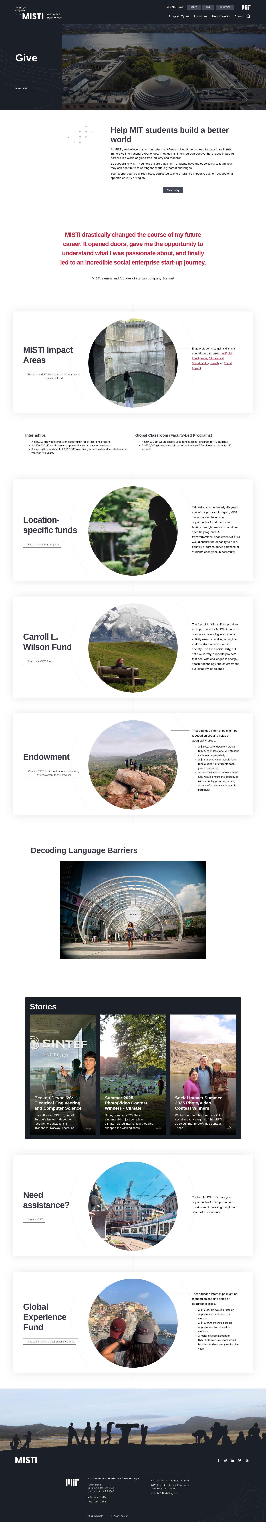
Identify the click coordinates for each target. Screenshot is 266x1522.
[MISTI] (38, 12)
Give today (173, 190)
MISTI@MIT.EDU (97, 1497)
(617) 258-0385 (97, 1501)
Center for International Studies (170, 1480)
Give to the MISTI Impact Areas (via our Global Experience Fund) (53, 376)
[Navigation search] (249, 16)
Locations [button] (201, 16)
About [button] (239, 16)
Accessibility (96, 1516)
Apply (194, 7)
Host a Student (173, 7)
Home (18, 88)
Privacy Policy (120, 1516)
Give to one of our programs (43, 544)
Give (208, 7)
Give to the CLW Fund (39, 661)
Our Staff (225, 7)
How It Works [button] (221, 16)
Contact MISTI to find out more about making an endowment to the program (53, 773)
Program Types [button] (179, 16)
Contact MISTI (35, 1219)
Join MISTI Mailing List (165, 1493)
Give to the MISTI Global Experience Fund (50, 1341)
